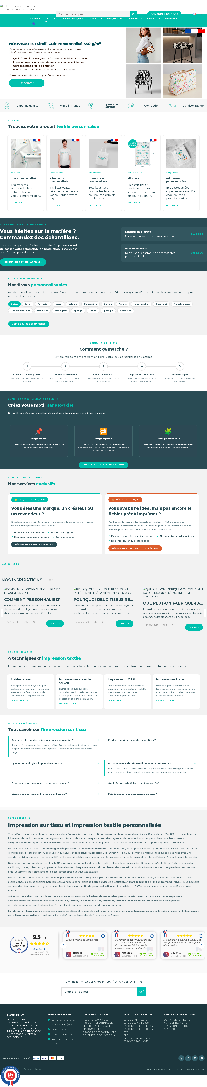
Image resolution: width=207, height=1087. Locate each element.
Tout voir (52, 580)
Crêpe (93, 310)
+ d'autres (125, 310)
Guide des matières (136, 1023)
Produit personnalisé (98, 1023)
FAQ (125, 1035)
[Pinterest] (195, 1058)
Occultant (161, 304)
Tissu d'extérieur (20, 310)
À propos (170, 1029)
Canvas (108, 304)
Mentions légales (156, 1069)
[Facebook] (188, 1058)
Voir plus (55, 623)
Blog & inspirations (136, 1038)
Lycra (58, 304)
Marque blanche (175, 1023)
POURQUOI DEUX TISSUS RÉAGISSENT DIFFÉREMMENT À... (132, 599)
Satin (28, 304)
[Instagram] (181, 1058)
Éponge (78, 310)
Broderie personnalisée (99, 1032)
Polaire (123, 304)
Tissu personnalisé (95, 1019)
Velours (73, 304)
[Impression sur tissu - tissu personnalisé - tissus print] (20, 13)
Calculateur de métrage (139, 1026)
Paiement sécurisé (195, 1069)
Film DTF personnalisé (98, 1026)
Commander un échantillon (23, 262)
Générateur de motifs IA (99, 1035)
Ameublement (182, 304)
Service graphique (135, 1041)
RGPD (179, 1069)
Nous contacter (62, 1034)
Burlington (61, 310)
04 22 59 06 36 (11, 25)
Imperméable (141, 304)
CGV (170, 1069)
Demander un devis (177, 1019)
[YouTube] (202, 1058)
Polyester (43, 304)
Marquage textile (94, 1029)
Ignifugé (108, 310)
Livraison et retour (177, 1026)
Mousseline (90, 304)
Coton (14, 304)
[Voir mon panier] (32, 25)
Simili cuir (42, 310)
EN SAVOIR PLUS (20, 701)
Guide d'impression (136, 1019)
